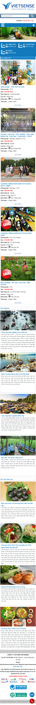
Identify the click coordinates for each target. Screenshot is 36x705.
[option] (18, 33)
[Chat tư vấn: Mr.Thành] (7, 53)
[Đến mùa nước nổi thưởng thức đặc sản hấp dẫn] (18, 491)
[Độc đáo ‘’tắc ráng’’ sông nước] (18, 445)
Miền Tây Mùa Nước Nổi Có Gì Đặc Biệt (15, 374)
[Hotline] (32, 701)
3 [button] (18, 28)
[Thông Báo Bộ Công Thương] (18, 690)
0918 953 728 (28, 21)
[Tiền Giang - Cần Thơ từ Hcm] (18, 73)
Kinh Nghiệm (5, 308)
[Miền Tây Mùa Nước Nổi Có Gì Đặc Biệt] (18, 362)
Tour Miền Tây (6, 58)
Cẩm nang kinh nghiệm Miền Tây (12, 416)
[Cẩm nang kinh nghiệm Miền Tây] (18, 404)
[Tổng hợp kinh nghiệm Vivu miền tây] (18, 320)
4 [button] (21, 28)
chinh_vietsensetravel (24, 46)
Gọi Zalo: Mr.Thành (3, 52)
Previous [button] (1, 33)
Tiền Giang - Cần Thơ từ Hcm (12, 87)
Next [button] (34, 33)
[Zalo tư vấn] (32, 694)
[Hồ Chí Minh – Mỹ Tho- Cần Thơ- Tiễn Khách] (18, 268)
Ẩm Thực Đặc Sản (7, 479)
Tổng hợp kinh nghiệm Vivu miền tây (14, 332)
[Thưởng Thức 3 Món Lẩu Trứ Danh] (18, 616)
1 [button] (12, 28)
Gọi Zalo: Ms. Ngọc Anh (3, 45)
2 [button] (15, 28)
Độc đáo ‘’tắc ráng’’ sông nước (12, 457)
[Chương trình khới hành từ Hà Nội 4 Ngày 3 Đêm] (18, 169)
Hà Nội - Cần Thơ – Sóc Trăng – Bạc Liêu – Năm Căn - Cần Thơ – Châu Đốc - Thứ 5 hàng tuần (18, 136)
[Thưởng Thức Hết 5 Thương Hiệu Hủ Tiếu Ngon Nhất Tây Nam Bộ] (18, 533)
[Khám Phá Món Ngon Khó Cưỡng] (18, 575)
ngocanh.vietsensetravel (7, 46)
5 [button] (24, 28)
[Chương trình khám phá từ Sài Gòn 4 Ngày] (18, 219)
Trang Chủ (18, 6)
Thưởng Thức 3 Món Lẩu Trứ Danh (13, 628)
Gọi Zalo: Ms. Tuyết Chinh (20, 45)
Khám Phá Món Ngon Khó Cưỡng (13, 587)
